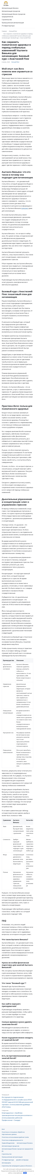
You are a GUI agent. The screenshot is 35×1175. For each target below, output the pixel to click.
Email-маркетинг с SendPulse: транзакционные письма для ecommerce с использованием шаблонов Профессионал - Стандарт (17, 1115)
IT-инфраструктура (8, 26)
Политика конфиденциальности (12, 1140)
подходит (24, 208)
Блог (3, 1129)
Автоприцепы (6, 1163)
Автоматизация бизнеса (10, 8)
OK (25, 1173)
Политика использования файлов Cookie (15, 1137)
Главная (4, 31)
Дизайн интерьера (22, 1160)
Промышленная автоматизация (13, 23)
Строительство (7, 20)
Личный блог (13, 31)
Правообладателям (8, 1143)
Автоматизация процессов (11, 11)
